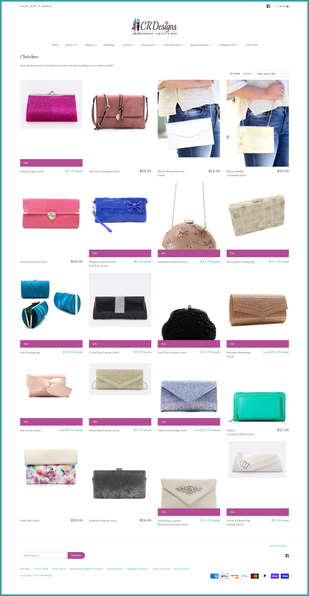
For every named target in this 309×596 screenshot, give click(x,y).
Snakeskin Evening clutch (103, 520)
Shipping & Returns (137, 569)
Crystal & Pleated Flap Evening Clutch (238, 522)
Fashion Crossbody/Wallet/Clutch (240, 432)
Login (24, 6)
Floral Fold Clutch (29, 520)
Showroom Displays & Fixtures (86, 569)
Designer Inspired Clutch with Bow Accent (102, 263)
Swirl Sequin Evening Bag (240, 262)
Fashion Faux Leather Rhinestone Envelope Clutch (173, 522)
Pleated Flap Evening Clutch (104, 430)
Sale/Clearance (115, 569)
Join (33, 6)
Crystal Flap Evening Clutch (104, 352)
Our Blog (25, 569)
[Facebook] (268, 6)
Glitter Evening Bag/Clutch (172, 430)
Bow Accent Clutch (30, 430)
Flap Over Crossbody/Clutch (104, 171)
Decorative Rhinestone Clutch (239, 354)
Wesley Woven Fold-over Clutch (171, 173)
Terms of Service (161, 569)
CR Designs (46, 575)
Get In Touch (41, 569)
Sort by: (247, 73)
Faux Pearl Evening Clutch (172, 352)
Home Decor (59, 569)
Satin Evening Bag (30, 352)
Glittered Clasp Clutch (32, 171)
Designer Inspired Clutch (33, 262)
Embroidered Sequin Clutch (172, 262)
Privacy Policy (182, 569)
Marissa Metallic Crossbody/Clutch (236, 173)
